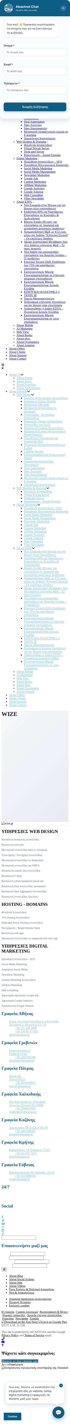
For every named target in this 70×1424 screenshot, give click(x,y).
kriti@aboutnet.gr (19, 1156)
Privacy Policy (10, 1335)
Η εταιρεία (7, 1312)
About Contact (17, 358)
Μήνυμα (6, 1265)
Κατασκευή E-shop (11, 875)
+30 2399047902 (25, 1108)
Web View (22, 332)
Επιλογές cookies (19, 1305)
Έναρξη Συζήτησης (35, 107)
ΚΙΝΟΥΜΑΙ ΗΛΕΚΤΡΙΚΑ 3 (42, 291)
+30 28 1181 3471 (26, 1153)
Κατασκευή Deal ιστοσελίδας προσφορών (23, 886)
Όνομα (5, 1253)
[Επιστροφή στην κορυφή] (2, 1345)
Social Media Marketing (38, 168)
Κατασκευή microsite (12, 844)
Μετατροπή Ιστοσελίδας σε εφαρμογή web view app (29, 938)
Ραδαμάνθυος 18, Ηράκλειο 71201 (29, 1150)
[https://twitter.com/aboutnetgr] (2, 1220)
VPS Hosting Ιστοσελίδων (15, 917)
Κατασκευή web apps (12, 933)
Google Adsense (33, 191)
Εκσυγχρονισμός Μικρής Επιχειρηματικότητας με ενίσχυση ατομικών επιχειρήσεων (44, 275)
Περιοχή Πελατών (20, 1302)
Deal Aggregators (34, 121)
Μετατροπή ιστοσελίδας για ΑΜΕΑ (20, 865)
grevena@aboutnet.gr (21, 1060)
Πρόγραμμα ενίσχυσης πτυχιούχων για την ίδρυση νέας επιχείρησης (45, 303)
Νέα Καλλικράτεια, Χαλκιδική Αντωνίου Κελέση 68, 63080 (27, 1103)
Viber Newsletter (34, 198)
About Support (18, 355)
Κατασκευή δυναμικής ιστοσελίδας (20, 839)
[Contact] (35, 1342)
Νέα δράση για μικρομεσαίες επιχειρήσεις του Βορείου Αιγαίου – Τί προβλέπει (45, 255)
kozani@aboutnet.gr (21, 1134)
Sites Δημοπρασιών (35, 128)
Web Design (23, 394)
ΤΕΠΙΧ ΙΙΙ (30, 295)
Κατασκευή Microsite (36, 404)
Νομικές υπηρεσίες (13, 1315)
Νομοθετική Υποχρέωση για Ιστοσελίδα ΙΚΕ (41, 439)
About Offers (17, 348)
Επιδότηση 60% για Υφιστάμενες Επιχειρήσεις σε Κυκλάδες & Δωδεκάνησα (43, 215)
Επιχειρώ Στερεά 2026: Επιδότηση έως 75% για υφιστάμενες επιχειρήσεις (44, 265)
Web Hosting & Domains (31, 141)
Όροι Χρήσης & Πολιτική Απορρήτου (31, 1289)
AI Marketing (24, 328)
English (34, 1318)
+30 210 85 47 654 (26, 1031)
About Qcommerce (27, 342)
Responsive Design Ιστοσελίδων (43, 421)
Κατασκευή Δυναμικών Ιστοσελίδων (46, 398)
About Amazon (25, 345)
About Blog (16, 1276)
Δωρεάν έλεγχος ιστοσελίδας (44, 1315)
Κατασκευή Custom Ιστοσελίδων (43, 428)
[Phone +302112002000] (35, 1338)
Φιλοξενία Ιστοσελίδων (38, 145)
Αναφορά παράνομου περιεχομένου (30, 1299)
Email (4, 1257)
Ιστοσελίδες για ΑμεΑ (37, 424)
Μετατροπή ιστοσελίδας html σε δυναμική (24, 850)
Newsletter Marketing (36, 175)
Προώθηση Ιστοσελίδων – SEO (43, 161)
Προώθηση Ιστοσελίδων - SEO (18, 959)
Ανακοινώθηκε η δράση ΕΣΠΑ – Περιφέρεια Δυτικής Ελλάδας (43, 310)
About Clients (17, 352)
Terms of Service (34, 1335)
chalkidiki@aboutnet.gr (23, 1111)
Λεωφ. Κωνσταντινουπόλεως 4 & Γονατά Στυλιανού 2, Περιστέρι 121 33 (33, 1023)
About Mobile (24, 325)
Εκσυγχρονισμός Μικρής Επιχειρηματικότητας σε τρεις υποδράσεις (41, 319)
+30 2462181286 (25, 1057)
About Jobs (15, 1282)
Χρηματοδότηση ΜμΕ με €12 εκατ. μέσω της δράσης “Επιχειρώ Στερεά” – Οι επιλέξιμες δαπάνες (46, 235)
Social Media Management (39, 171)
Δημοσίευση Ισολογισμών (39, 138)
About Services (18, 391)
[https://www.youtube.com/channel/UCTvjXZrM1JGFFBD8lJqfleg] (3, 1223)
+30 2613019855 (25, 1082)
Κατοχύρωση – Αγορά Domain (42, 155)
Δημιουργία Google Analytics (17, 1000)
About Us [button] (15, 374)
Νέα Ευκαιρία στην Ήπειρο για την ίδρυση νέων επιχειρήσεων (45, 207)
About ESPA (24, 201)
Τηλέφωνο (7, 1261)
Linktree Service (33, 451)
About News (24, 381)
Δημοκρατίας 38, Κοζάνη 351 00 (28, 1127)
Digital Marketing (26, 158)
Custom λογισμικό (27, 1312)
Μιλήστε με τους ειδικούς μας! (19, 1361)
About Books (24, 335)
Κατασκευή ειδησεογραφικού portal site (22, 881)
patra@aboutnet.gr (20, 1086)
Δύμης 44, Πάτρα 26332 (17, 1078)
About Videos (17, 1286)
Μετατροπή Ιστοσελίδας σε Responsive (22, 860)
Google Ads (31, 178)
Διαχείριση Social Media (14, 969)
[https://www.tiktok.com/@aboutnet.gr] (2, 1233)
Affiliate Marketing (35, 185)
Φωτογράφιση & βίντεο (54, 1312)
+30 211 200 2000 (26, 1028)
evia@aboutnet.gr (19, 1179)
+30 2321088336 (25, 1175)
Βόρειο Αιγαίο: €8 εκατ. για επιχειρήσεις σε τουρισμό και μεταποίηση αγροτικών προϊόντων (44, 225)
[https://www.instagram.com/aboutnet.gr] (2, 1227)
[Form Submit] (4, 1269)
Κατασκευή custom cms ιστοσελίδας (20, 870)
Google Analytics (34, 188)
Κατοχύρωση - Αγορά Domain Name (20, 928)
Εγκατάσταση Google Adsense (17, 1005)
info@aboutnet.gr (19, 1034)
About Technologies (28, 388)
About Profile (24, 377)
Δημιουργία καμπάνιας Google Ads (20, 995)
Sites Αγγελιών (33, 125)
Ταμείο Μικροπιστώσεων (39, 298)
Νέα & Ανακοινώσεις (21, 1292)
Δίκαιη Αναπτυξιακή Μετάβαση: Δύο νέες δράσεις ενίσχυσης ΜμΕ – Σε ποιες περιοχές (45, 245)
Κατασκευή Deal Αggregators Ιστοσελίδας (24, 891)
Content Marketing (35, 181)
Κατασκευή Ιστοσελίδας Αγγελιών (19, 896)
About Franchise (26, 384)
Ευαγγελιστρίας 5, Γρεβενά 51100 (20, 1052)
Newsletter (21, 1318)
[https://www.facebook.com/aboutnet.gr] (2, 1217)
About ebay (23, 338)
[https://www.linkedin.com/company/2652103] (2, 1230)
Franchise (8, 1318)
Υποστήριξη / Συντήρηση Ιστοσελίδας (21, 855)
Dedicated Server (34, 151)
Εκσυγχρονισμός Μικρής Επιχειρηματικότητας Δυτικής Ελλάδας (41, 285)
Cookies (12, 1416)
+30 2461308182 (25, 1131)
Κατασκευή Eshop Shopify (40, 401)
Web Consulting (33, 195)
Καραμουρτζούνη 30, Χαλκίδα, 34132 (31, 1172)
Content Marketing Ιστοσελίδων (18, 980)
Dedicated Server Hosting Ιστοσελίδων (22, 922)
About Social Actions (21, 1279)
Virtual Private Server (36, 148)
